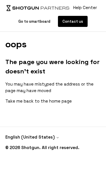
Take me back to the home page (38, 101)
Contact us (72, 21)
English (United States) (30, 137)
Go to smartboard (34, 21)
